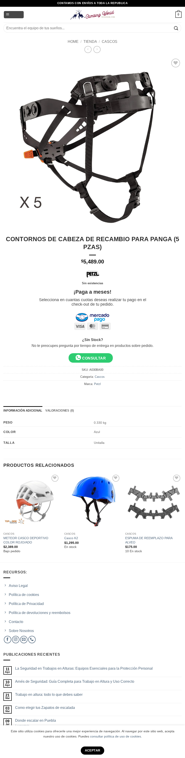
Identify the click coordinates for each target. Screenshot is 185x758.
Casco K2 (71, 538)
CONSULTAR (93, 358)
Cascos (109, 42)
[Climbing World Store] (92, 14)
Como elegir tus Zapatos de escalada (45, 708)
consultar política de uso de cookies (115, 736)
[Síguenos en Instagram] (15, 639)
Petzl (97, 384)
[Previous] (3, 517)
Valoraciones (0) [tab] (59, 410)
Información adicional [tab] (22, 410)
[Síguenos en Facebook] (7, 639)
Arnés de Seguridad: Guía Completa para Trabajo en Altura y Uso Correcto (74, 681)
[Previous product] (96, 49)
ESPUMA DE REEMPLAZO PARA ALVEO (148, 540)
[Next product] (87, 49)
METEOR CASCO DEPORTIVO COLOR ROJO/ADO (25, 540)
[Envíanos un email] (24, 639)
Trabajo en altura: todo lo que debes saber (49, 694)
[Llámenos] (32, 639)
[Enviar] (176, 28)
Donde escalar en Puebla (35, 720)
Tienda (90, 42)
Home (73, 42)
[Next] (181, 517)
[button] (14, 14)
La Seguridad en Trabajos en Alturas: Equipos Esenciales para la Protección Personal (84, 668)
